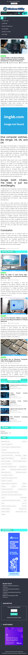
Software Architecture (6, 489)
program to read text (6, 480)
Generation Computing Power (8, 466)
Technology (5, 21)
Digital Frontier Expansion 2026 (18, 409)
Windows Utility (17, 617)
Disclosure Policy (15, 651)
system (3, 497)
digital (24, 455)
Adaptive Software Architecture (18, 385)
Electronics (5, 29)
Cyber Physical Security (7, 455)
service (12, 248)
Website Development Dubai (8, 506)
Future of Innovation (6, 464)
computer (8, 248)
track (25, 500)
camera (24, 441)
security (3, 486)
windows (17, 248)
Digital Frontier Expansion (7, 458)
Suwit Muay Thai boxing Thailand (9, 492)
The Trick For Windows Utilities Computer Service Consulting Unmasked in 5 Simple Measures (14, 319)
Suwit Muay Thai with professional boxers (11, 494)
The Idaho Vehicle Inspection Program (10, 500)
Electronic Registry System (19, 461)
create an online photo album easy (10, 452)
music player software (7, 475)
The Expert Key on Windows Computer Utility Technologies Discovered (14, 360)
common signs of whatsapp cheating (10, 447)
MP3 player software (21, 472)
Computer (4, 23)
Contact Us (7, 651)
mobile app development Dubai (18, 469)
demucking (18, 455)
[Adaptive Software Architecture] (5, 387)
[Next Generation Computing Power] (5, 419)
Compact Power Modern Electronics (12, 592)
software (24, 486)
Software (4, 34)
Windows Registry (5, 509)
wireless (3, 514)
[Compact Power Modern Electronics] (5, 403)
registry (24, 483)
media (3, 469)
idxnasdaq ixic (22, 466)
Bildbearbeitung (5, 441)
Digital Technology (7, 26)
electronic (23, 458)
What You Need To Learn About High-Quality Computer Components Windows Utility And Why (14, 276)
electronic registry (5, 461)
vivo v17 (24, 503)
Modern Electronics (6, 472)
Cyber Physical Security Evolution (11, 589)
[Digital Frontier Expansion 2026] (5, 411)
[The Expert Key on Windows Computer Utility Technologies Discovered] (14, 347)
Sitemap (21, 651)
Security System (6, 31)
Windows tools (22, 509)
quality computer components (9, 483)
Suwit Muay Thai (22, 489)
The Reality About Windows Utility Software (4, 380)
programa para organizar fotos (9, 478)
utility (2, 503)
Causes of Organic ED (6, 444)
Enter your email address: (14, 612)
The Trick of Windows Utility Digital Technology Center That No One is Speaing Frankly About (24, 380)
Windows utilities (5, 511)
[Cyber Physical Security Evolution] (5, 395)
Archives (3, 431)
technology (23, 497)
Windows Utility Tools (21, 511)
